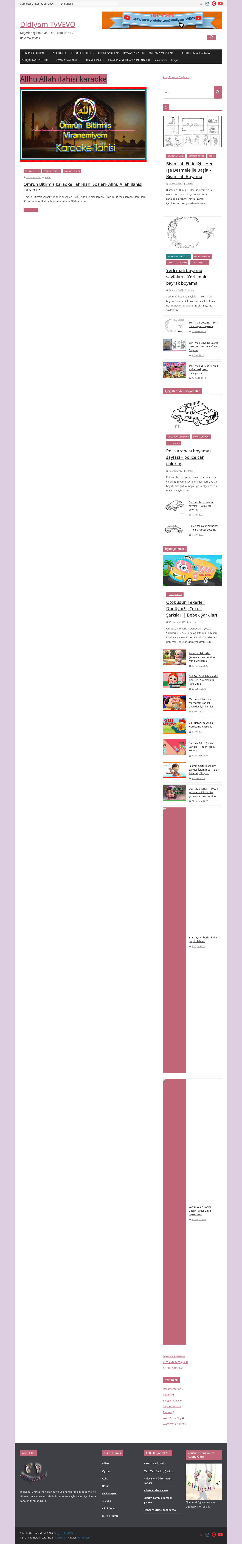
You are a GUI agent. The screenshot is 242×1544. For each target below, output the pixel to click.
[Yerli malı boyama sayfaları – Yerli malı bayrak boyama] (192, 234)
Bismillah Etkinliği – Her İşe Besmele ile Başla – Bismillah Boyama (189, 170)
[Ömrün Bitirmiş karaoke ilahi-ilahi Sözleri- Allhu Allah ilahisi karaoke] (83, 89)
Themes (167, 1412)
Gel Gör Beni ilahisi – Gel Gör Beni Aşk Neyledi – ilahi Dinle (203, 680)
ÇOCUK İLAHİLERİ (81, 53)
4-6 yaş (106, 1501)
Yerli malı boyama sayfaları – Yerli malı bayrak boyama (186, 276)
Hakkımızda (160, 60)
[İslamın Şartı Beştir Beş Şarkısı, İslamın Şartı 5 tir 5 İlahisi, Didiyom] (174, 772)
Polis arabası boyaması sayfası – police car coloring (189, 457)
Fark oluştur (109, 1493)
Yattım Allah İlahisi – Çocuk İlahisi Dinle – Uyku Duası (201, 1210)
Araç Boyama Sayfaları (176, 77)
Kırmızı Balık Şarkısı (155, 1463)
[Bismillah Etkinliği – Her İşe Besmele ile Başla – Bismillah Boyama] (192, 133)
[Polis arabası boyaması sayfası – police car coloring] (192, 414)
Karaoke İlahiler (72, 171)
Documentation (172, 1388)
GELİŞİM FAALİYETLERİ (35, 60)
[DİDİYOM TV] (33, 1462)
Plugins (167, 1394)
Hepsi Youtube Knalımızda (160, 1510)
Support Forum (172, 1406)
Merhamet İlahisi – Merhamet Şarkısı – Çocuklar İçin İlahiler (201, 702)
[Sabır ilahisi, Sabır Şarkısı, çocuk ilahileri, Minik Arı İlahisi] (174, 659)
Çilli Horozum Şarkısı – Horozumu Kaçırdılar (202, 724)
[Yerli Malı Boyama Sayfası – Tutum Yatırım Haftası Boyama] (174, 349)
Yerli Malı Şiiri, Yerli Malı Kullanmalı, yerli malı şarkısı (203, 369)
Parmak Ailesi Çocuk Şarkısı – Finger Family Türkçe (202, 746)
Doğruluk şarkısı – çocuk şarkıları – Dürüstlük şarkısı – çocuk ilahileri (203, 792)
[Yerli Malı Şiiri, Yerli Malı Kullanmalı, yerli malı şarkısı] (174, 372)
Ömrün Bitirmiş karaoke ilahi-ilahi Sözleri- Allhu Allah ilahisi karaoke (83, 187)
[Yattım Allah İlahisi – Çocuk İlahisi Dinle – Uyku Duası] (174, 1213)
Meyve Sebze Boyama (177, 262)
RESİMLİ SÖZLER (95, 60)
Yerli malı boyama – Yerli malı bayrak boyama (203, 324)
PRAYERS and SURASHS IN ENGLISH (129, 60)
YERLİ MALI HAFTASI (200, 262)
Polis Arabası (174, 443)
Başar (105, 1486)
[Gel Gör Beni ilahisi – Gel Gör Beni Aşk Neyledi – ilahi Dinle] (174, 682)
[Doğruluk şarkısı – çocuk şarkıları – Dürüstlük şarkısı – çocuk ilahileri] (174, 795)
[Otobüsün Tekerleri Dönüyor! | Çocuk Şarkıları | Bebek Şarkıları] (192, 572)
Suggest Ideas (171, 1400)
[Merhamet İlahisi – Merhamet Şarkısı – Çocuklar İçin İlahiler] (174, 705)
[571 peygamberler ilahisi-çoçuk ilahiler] (174, 942)
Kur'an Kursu (110, 1516)
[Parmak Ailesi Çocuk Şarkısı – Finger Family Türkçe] (174, 749)
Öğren (106, 1471)
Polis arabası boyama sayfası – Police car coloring (201, 505)
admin (48, 177)
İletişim (175, 60)
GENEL (212, 156)
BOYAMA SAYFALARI (66, 60)
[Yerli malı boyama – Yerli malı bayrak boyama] (174, 327)
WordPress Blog (172, 1418)
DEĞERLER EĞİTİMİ (33, 53)
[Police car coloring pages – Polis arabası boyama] (174, 530)
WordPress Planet (173, 1424)
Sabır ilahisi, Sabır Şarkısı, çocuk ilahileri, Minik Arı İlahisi (202, 657)
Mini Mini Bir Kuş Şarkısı (158, 1471)
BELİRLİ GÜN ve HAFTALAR (196, 53)
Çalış (105, 1478)
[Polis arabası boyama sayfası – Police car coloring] (174, 508)
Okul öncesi (109, 1508)
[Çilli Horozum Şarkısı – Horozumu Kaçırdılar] (174, 727)
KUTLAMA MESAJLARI (161, 53)
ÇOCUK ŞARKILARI (108, 53)
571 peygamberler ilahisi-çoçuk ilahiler (204, 939)
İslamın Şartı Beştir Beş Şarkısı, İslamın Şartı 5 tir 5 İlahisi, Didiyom (204, 769)
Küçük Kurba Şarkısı (156, 1490)
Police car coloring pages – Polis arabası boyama (203, 527)
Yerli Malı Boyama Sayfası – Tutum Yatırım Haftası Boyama (204, 346)
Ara (211, 37)
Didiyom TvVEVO (47, 24)
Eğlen (105, 1463)
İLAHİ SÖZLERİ (59, 53)
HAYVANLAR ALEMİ (134, 53)
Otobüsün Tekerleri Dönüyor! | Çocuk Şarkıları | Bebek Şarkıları (191, 608)
